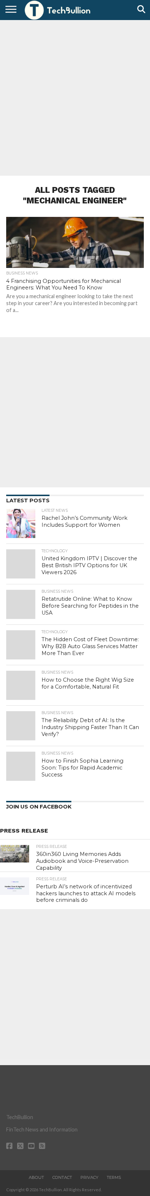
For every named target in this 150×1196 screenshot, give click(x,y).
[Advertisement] (75, 97)
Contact (62, 1177)
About (36, 1177)
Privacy (89, 1177)
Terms (114, 1177)
